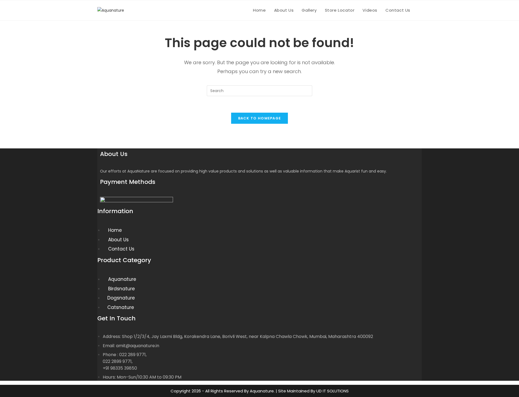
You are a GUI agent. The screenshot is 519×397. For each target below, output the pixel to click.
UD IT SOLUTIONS (332, 391)
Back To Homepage (259, 118)
